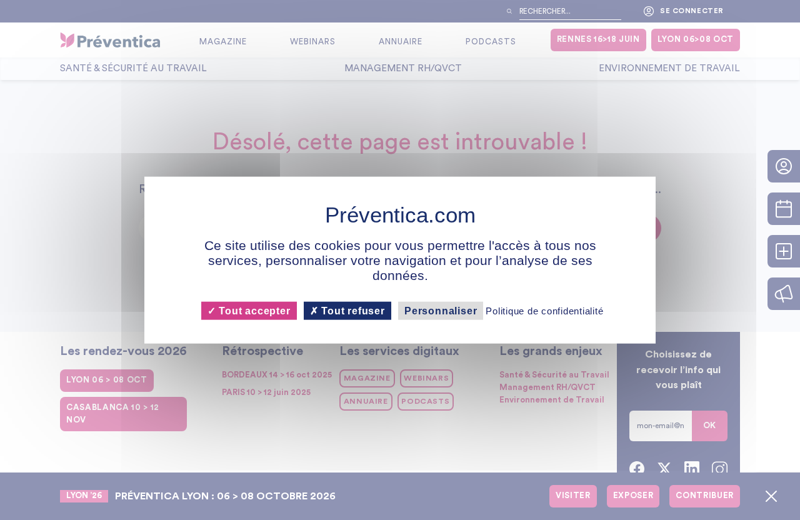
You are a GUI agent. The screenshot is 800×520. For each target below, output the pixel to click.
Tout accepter (253, 310)
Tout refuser (352, 310)
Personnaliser (440, 310)
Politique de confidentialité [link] (544, 310)
